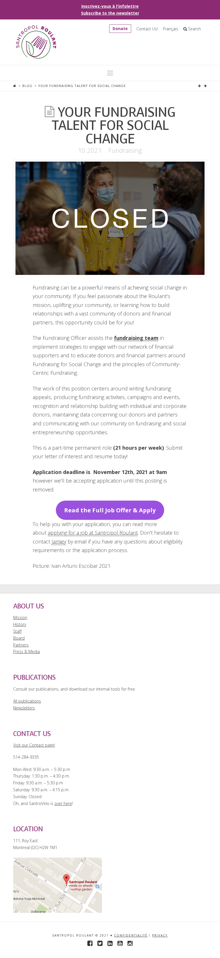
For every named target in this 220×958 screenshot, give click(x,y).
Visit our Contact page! (34, 745)
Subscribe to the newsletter (110, 13)
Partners (21, 645)
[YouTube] (120, 943)
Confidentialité (131, 935)
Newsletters (24, 708)
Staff (17, 631)
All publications (27, 701)
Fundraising (125, 150)
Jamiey (59, 541)
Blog (27, 86)
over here (63, 803)
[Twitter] (100, 943)
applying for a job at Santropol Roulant (93, 532)
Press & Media (26, 651)
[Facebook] (90, 943)
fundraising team (136, 337)
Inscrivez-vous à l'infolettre (110, 6)
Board (19, 638)
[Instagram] (130, 943)
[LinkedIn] (110, 943)
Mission (20, 617)
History (19, 624)
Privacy (160, 935)
